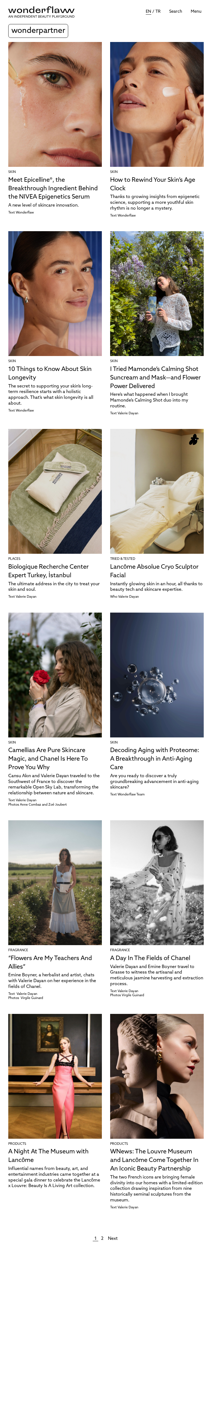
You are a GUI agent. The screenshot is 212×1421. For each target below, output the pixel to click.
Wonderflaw (25, 212)
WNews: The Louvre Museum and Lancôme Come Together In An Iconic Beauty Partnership (154, 1160)
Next (113, 1239)
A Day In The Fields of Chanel (150, 958)
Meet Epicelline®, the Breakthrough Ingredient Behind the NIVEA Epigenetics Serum (53, 189)
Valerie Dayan (128, 413)
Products (17, 1144)
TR (158, 12)
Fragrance (18, 950)
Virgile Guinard (32, 998)
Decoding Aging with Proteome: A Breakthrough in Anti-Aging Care (154, 759)
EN (148, 12)
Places (14, 559)
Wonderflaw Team (131, 794)
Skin (12, 172)
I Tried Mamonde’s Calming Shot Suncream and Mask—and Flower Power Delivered (155, 378)
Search (175, 12)
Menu (196, 12)
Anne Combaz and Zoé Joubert (43, 804)
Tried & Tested (122, 559)
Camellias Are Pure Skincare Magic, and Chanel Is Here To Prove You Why (48, 759)
